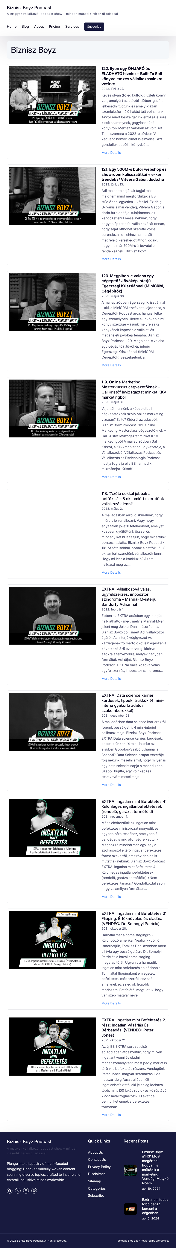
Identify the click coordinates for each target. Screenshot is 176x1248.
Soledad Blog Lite (127, 1240)
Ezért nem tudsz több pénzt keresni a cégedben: (155, 1206)
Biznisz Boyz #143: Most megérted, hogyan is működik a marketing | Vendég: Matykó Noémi (155, 1167)
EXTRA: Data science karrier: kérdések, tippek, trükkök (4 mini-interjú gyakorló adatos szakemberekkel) (133, 703)
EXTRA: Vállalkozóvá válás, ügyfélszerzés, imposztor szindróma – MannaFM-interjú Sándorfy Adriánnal (129, 597)
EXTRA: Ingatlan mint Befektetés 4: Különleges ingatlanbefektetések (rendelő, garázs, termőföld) (134, 806)
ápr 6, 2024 (150, 1218)
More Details (111, 152)
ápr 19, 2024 (151, 1188)
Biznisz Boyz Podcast (29, 7)
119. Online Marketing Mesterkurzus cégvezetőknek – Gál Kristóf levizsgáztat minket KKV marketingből (134, 389)
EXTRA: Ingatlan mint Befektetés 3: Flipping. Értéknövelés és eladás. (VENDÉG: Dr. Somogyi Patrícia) (134, 918)
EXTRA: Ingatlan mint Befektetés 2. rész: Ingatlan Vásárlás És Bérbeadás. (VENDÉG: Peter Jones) (134, 1027)
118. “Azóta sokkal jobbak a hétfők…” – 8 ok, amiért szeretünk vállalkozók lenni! (133, 498)
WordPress (162, 1240)
